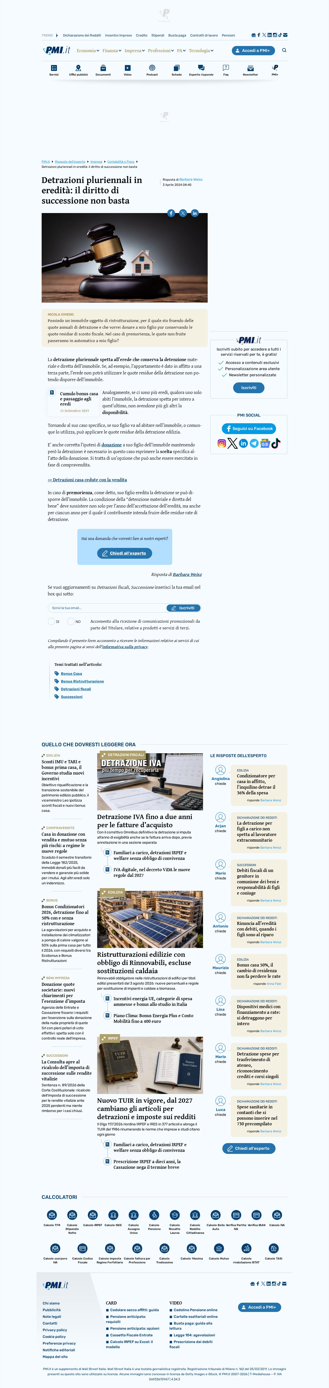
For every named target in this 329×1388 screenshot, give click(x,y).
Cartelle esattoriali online (196, 1317)
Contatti (50, 1323)
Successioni (72, 697)
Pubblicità (52, 1310)
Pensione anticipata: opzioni (134, 1328)
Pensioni (228, 35)
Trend (47, 35)
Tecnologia (199, 50)
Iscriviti (248, 387)
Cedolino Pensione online (195, 1310)
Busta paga (177, 35)
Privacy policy (55, 1330)
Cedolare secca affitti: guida (134, 1310)
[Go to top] (281, 1371)
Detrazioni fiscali (76, 689)
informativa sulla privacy (125, 647)
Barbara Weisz (191, 179)
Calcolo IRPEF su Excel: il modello (129, 1344)
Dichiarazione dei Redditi (82, 35)
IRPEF (113, 1038)
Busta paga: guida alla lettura (190, 1326)
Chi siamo (51, 1303)
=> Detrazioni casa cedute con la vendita (87, 479)
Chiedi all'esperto (128, 553)
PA (179, 50)
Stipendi (157, 35)
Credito (141, 35)
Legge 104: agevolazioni (194, 1335)
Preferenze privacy (59, 1343)
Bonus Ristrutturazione (82, 681)
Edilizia (115, 892)
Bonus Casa (71, 674)
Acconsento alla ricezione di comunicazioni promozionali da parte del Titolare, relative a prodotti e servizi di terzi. (145, 624)
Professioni (159, 50)
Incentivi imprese (118, 35)
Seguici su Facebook (253, 428)
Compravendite (60, 828)
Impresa (133, 50)
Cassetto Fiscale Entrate (131, 1335)
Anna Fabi (274, 984)
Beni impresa (58, 978)
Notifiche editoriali (59, 1350)
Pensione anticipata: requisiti (126, 1319)
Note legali (52, 1317)
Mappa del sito (55, 1357)
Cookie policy (54, 1337)
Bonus (52, 900)
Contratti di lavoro (204, 35)
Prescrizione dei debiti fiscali (191, 1344)
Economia (86, 50)
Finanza (110, 50)
